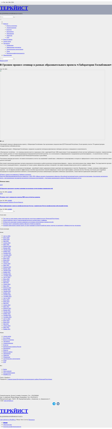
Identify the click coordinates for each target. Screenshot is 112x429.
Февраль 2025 (7, 267)
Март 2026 (6, 244)
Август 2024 (6, 277)
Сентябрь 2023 (7, 296)
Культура (9, 30)
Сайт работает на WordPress (8, 419)
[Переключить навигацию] (0, 19)
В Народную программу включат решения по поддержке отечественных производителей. (26, 188)
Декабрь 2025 (7, 250)
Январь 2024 (6, 289)
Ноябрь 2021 (6, 329)
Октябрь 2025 (7, 253)
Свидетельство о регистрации (15, 49)
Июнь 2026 (6, 239)
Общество (9, 36)
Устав (8, 51)
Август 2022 (6, 319)
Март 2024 (6, 286)
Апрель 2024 (6, 284)
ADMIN (9, 192)
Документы (6, 43)
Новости (5, 24)
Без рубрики (6, 338)
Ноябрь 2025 (6, 251)
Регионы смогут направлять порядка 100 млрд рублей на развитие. (20, 197)
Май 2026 (6, 241)
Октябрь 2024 (7, 274)
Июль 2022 (6, 320)
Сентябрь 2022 (7, 317)
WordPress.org (7, 374)
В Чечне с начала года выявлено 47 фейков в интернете (15, 174)
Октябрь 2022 (7, 315)
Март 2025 (6, 265)
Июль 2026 (6, 237)
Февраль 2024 (7, 287)
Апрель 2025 (6, 263)
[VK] (58, 403)
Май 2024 (6, 282)
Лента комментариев (9, 373)
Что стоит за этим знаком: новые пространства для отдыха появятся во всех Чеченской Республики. (31, 218)
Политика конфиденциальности (15, 53)
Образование (10, 34)
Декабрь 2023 (7, 291)
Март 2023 (6, 306)
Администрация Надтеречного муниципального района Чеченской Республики (29, 379)
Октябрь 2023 (7, 294)
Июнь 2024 (6, 281)
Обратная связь (7, 55)
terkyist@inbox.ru (8, 400)
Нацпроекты (10, 32)
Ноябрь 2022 (6, 313)
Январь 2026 (6, 248)
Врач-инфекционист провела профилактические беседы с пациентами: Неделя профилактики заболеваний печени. (34, 206)
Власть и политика (12, 26)
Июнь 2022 (6, 322)
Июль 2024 (6, 279)
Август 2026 (6, 236)
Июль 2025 (6, 258)
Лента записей (7, 371)
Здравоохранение (11, 28)
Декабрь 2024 (7, 270)
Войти (5, 369)
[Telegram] (54, 403)
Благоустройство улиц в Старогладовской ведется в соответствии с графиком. (25, 220)
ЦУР (8, 38)
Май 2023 (6, 303)
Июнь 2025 (6, 260)
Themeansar (31, 419)
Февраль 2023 (7, 308)
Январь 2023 (6, 310)
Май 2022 (6, 324)
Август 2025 (6, 256)
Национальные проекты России (9, 202)
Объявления (10, 45)
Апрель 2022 (6, 325)
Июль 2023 (6, 300)
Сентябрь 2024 (7, 275)
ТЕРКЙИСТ (14, 8)
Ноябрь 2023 (6, 293)
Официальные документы (14, 47)
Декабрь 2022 (7, 312)
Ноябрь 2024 (6, 272)
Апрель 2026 (6, 243)
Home (5, 423)
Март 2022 (6, 327)
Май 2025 (6, 262)
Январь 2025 (6, 269)
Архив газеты (7, 41)
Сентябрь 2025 (7, 255)
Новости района (7, 40)
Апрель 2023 (6, 305)
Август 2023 (6, 298)
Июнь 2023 (6, 301)
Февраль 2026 (7, 246)
